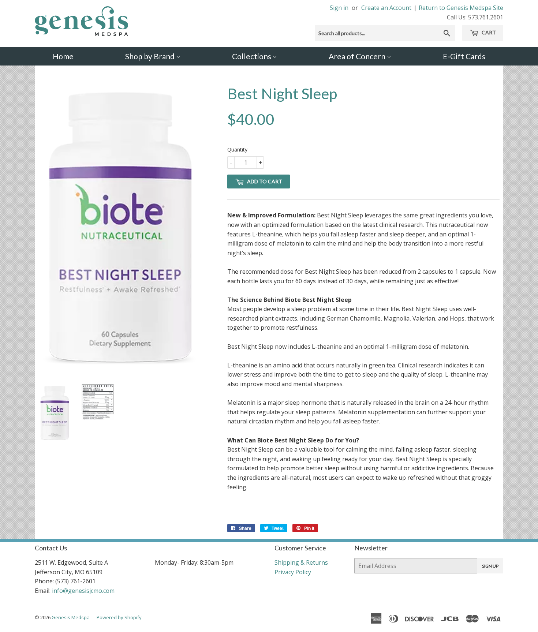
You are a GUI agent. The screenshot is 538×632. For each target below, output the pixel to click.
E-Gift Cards (464, 56)
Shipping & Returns (301, 562)
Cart (488, 32)
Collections (252, 56)
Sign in (339, 8)
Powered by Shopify (119, 617)
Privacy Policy (292, 572)
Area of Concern (358, 56)
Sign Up (490, 566)
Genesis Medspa (71, 617)
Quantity (237, 149)
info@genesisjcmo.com (83, 591)
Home (63, 56)
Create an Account (386, 8)
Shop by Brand (150, 56)
